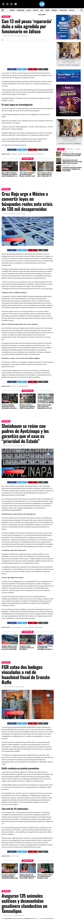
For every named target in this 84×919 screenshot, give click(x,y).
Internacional (20, 10)
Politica (28, 10)
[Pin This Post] (33, 69)
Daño (20, 154)
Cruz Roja (15, 386)
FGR (18, 856)
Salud (41, 10)
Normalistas (39, 627)
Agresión (14, 154)
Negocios (71, 10)
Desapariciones (23, 386)
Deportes (35, 10)
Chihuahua (54, 10)
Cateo (13, 856)
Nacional (12, 10)
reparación (40, 154)
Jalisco (34, 154)
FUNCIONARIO (26, 154)
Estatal (47, 10)
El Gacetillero (63, 10)
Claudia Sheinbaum (28, 627)
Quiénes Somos (41, 14)
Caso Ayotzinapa (17, 627)
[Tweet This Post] (22, 69)
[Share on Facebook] (12, 69)
